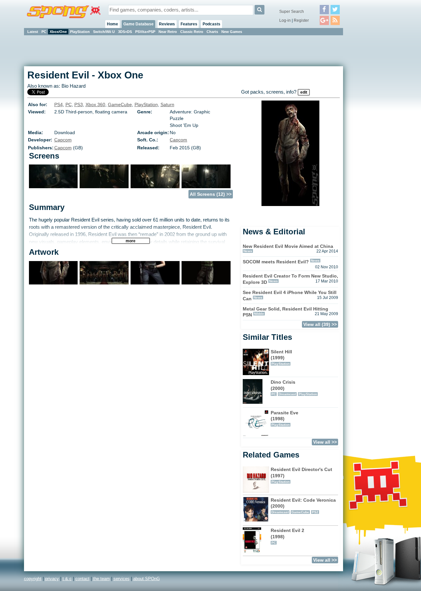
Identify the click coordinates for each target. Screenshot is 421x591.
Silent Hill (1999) (281, 357)
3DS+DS (125, 32)
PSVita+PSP (145, 32)
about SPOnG (146, 578)
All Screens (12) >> (211, 194)
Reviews (167, 24)
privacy (52, 578)
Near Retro (168, 32)
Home (112, 24)
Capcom (63, 139)
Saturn (167, 104)
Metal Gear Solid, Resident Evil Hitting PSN (285, 312)
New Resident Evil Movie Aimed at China (288, 246)
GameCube (120, 104)
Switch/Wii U (104, 32)
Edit (303, 92)
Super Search (291, 11)
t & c (67, 578)
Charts (212, 32)
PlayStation (80, 32)
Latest (32, 32)
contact (82, 578)
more (131, 241)
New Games (231, 32)
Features (189, 24)
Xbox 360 (95, 104)
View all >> (325, 442)
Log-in (285, 20)
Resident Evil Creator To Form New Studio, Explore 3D (290, 279)
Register (301, 20)
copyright (32, 578)
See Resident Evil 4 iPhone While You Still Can (289, 295)
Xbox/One (58, 32)
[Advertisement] (372, 135)
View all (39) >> (320, 324)
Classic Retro (191, 32)
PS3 (78, 104)
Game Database (138, 24)
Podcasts (211, 24)
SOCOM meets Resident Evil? (276, 261)
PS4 (58, 104)
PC (43, 32)
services (121, 578)
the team (101, 578)
